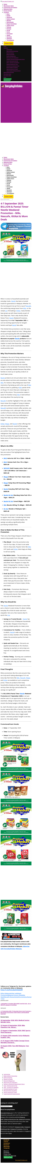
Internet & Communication (13, 66)
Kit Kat (10, 495)
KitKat (18, 311)
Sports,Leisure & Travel (12, 69)
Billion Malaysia (5, 993)
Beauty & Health (10, 54)
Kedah (8, 15)
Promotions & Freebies (10, 7)
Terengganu (10, 40)
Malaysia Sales (8, 9)
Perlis (8, 32)
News (5, 77)
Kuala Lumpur (11, 19)
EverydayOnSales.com (7, 1113)
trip (8, 615)
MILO (5, 458)
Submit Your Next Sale (10, 1156)
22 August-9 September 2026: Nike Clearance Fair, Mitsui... (13, 1026)
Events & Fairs (8, 11)
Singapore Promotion (16, 1129)
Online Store (10, 25)
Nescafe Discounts (10, 997)
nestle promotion (21, 997)
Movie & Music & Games (12, 67)
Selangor (9, 38)
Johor (8, 14)
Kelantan (9, 17)
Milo (24, 308)
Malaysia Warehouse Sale (11, 1119)
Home (5, 4)
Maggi (7, 424)
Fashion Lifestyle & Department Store (16, 59)
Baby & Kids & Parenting (12, 51)
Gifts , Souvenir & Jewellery (13, 62)
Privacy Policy (7, 1154)
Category (6, 48)
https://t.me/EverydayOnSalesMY (12, 990)
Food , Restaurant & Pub (12, 61)
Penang (9, 29)
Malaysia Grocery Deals (15, 995)
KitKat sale (13, 993)
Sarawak (9, 37)
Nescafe (28, 306)
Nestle (13, 301)
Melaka (9, 20)
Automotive (9, 49)
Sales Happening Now (9, 72)
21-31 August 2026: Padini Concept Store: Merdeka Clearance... (15, 1041)
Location (6, 12)
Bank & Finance (10, 52)
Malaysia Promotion (24, 1119)
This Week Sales (7, 74)
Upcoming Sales (7, 75)
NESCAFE (7, 468)
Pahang (9, 27)
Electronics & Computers (12, 57)
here (10, 1133)
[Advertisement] (16, 106)
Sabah (8, 35)
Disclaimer (6, 1152)
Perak (8, 30)
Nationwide (10, 22)
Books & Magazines (11, 56)
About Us (6, 1151)
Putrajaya (10, 33)
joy (6, 311)
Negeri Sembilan (12, 24)
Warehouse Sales (9, 6)
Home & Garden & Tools (12, 64)
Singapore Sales (19, 1127)
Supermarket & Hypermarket (13, 70)
